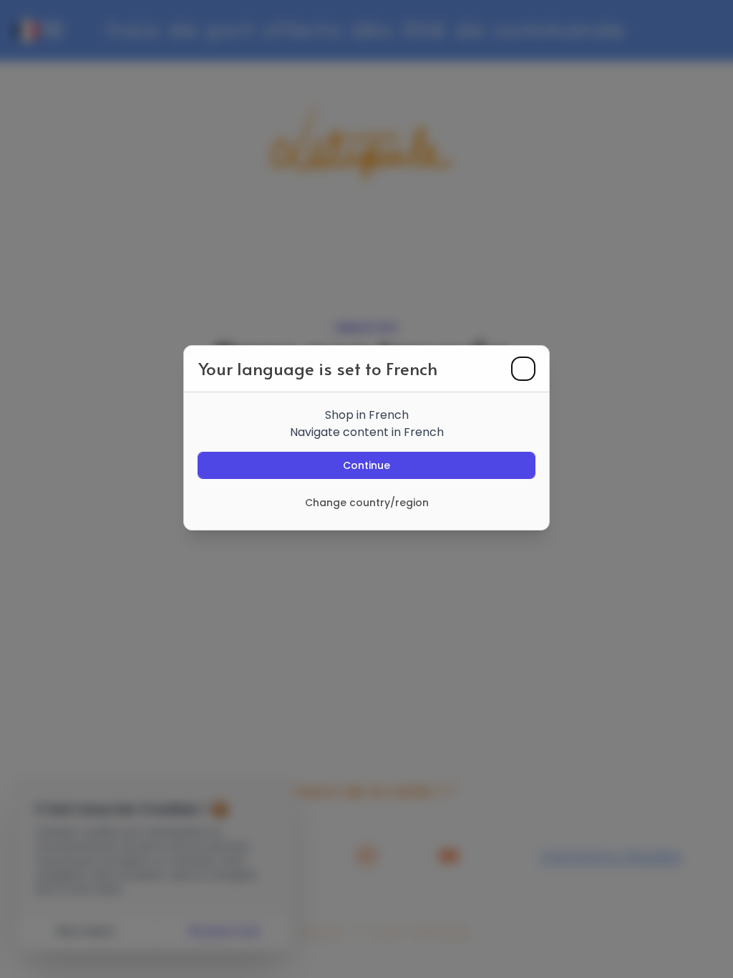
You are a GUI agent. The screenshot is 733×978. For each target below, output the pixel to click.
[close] (523, 368)
